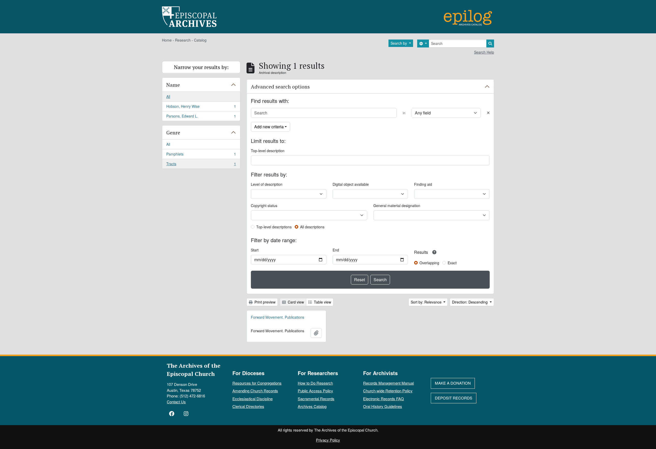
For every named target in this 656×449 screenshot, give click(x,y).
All (168, 96)
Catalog (200, 40)
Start (255, 249)
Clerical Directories (248, 406)
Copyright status (264, 205)
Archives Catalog (312, 406)
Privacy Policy (328, 440)
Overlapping (429, 262)
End (336, 249)
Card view (295, 302)
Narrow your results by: (201, 67)
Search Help (484, 52)
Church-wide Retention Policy (388, 390)
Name (173, 84)
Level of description (266, 184)
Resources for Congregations (257, 383)
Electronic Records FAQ (383, 398)
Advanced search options (280, 86)
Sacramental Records (316, 398)
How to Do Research (315, 383)
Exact (452, 262)
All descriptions (312, 226)
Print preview (264, 302)
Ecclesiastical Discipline (252, 398)
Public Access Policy (315, 390)
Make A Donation (453, 383)
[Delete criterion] (488, 112)
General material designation (396, 205)
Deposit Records (453, 398)
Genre (173, 132)
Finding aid (423, 184)
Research (183, 40)
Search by (399, 43)
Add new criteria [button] (269, 127)
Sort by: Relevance (427, 302)
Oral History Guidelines (382, 406)
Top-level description (267, 150)
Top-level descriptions (274, 226)
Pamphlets (201, 155)
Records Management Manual (388, 383)
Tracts (201, 165)
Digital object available (351, 184)
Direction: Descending (470, 302)
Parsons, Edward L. (201, 117)
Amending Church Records (255, 390)
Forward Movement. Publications (277, 317)
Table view (322, 302)
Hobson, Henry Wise (201, 107)
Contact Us (176, 401)
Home (167, 40)
